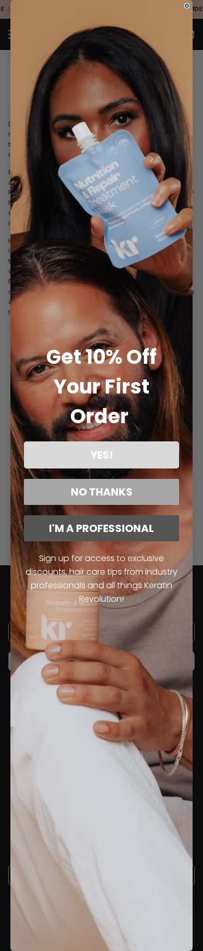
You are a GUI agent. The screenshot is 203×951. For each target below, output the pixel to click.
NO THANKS (102, 492)
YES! (102, 455)
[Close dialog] (186, 5)
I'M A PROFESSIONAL (101, 528)
